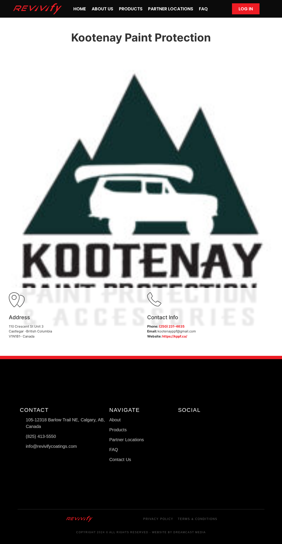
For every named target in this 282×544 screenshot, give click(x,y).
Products (131, 9)
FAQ (203, 9)
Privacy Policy (158, 519)
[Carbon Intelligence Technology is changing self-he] (212, 453)
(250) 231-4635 (172, 326)
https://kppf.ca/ (174, 336)
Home (79, 9)
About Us (102, 9)
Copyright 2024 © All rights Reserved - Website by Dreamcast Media (141, 532)
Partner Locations (170, 9)
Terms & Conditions (197, 519)
